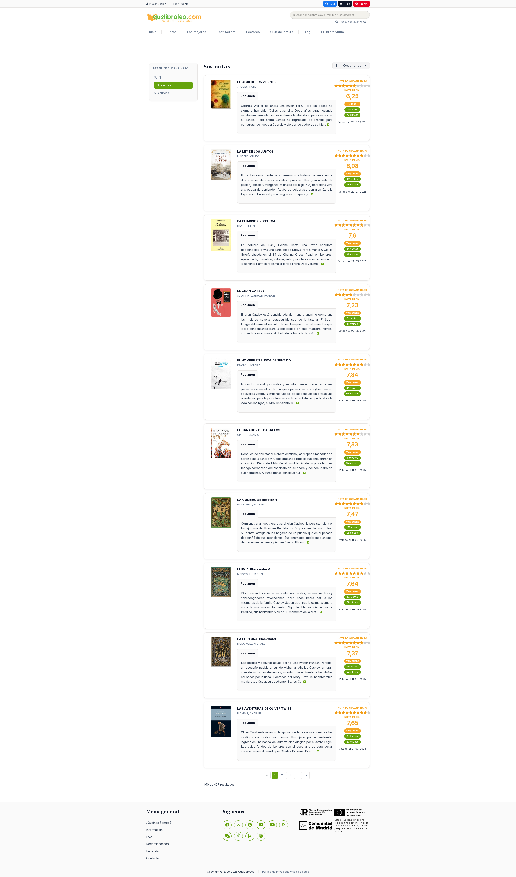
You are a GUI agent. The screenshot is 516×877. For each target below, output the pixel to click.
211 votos (352, 318)
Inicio (152, 32)
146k (347, 3)
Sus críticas (161, 93)
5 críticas (352, 602)
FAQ (149, 837)
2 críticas (352, 532)
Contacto (152, 858)
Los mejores (196, 32)
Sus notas (164, 85)
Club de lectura (281, 32)
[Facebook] (227, 824)
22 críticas (352, 114)
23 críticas (352, 741)
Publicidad (153, 851)
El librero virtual (333, 32)
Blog (307, 32)
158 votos (352, 109)
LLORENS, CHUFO (248, 156)
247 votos (352, 248)
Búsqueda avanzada (352, 21)
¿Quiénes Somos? (158, 823)
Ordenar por (353, 66)
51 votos (352, 527)
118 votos (352, 179)
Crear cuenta (180, 3)
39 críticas (352, 254)
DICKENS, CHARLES (249, 713)
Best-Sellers (226, 32)
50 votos (352, 596)
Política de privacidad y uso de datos (285, 871)
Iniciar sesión (158, 3)
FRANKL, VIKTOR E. (249, 365)
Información (154, 830)
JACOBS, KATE (246, 86)
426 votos (352, 388)
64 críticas (352, 393)
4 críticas (352, 672)
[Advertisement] (258, 50)
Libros (172, 32)
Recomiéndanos (157, 844)
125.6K (363, 3)
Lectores (253, 32)
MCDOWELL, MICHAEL (251, 504)
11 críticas (352, 323)
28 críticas (352, 184)
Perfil (157, 77)
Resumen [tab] (247, 96)
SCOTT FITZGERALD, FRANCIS (256, 295)
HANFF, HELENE (246, 225)
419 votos (352, 736)
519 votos (352, 457)
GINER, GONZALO (248, 434)
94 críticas (352, 463)
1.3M (332, 3)
